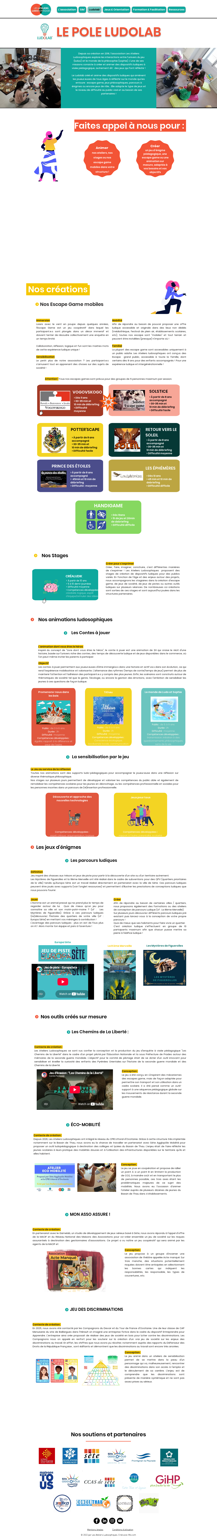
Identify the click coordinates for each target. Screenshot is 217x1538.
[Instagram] (112, 1521)
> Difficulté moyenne (159, 453)
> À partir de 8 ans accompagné (160, 398)
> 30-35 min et (158, 403)
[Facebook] (97, 1521)
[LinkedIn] (104, 1521)
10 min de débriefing (162, 407)
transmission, (155, 737)
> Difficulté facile (159, 410)
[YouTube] (120, 1521)
